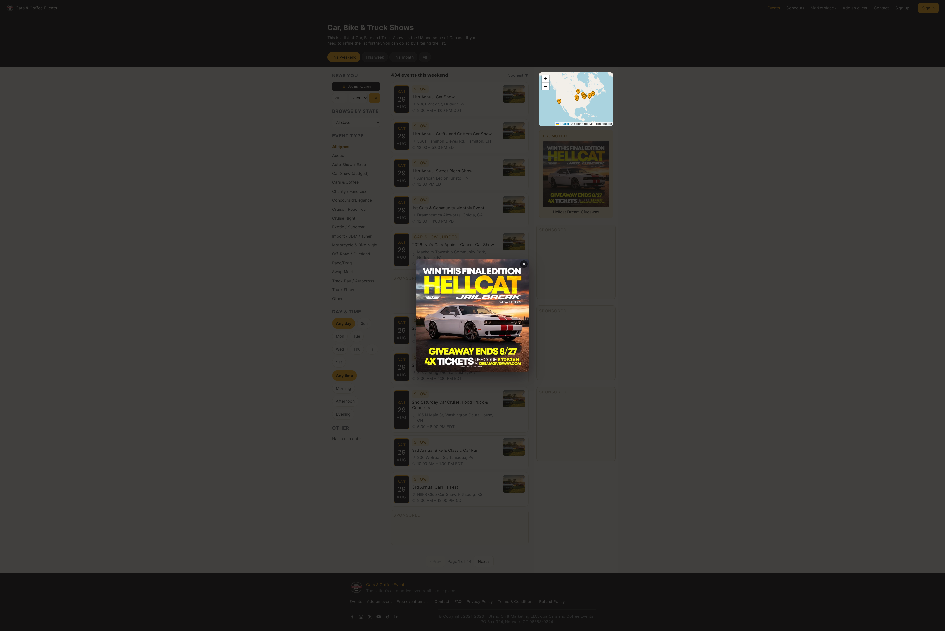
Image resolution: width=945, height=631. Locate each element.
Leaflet (564, 123)
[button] (578, 91)
